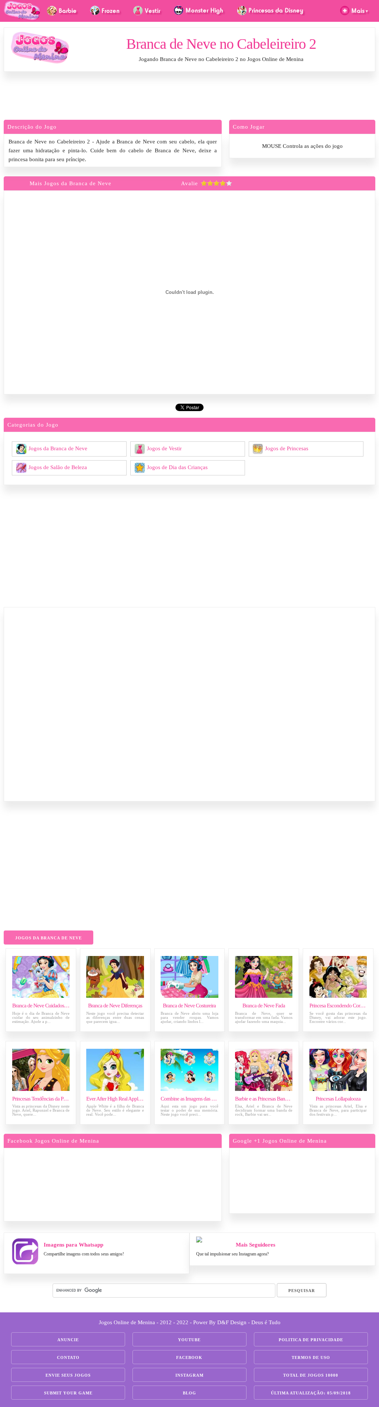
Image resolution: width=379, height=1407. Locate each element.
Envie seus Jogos (68, 1375)
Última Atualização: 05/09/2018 (311, 1393)
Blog (189, 1393)
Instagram (189, 1375)
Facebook (189, 1357)
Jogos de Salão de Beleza (57, 467)
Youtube (189, 1340)
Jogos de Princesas (286, 448)
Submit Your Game (68, 1393)
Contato (68, 1357)
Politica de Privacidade (311, 1340)
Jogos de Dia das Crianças (177, 467)
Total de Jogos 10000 (310, 1375)
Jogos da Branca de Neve (57, 448)
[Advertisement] (189, 97)
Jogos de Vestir (164, 448)
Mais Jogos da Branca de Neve (70, 183)
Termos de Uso (311, 1357)
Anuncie (68, 1340)
